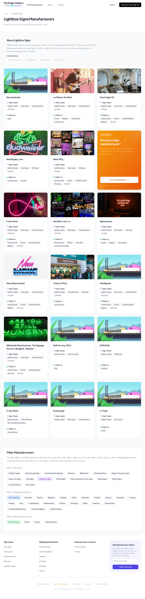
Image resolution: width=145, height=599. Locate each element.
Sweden (96, 503)
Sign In (112, 5)
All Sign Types (14, 473)
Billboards (118, 354)
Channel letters (37, 106)
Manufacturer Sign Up (130, 5)
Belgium (65, 118)
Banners (71, 473)
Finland (97, 498)
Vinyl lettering (14, 485)
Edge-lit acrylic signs (120, 473)
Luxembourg (58, 122)
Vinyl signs (30, 485)
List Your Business (61, 584)
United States (106, 118)
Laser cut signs (73, 354)
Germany (57, 184)
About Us (76, 584)
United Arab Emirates (17, 509)
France (56, 118)
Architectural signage (54, 473)
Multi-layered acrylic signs (17, 423)
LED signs (35, 168)
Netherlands (49, 503)
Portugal (74, 503)
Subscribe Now (125, 567)
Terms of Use (101, 584)
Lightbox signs (13, 106)
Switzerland (76, 118)
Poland (62, 503)
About (50, 5)
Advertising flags (32, 473)
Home (6, 14)
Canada (23, 181)
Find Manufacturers (35, 5)
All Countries (14, 498)
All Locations (14, 522)
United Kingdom (128, 118)
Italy (55, 368)
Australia (104, 368)
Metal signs (61, 479)
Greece (132, 498)
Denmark (85, 498)
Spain (85, 503)
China (103, 430)
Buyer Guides (43, 584)
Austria (40, 498)
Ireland (11, 503)
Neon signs (25, 106)
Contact (61, 5)
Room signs (117, 479)
